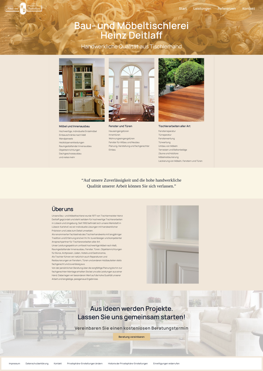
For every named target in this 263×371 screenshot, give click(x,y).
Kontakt (248, 8)
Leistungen (202, 8)
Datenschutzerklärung (37, 363)
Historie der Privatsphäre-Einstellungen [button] (128, 363)
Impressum (14, 363)
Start (183, 8)
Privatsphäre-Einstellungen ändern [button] (85, 363)
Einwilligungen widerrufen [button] (166, 363)
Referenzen (227, 8)
